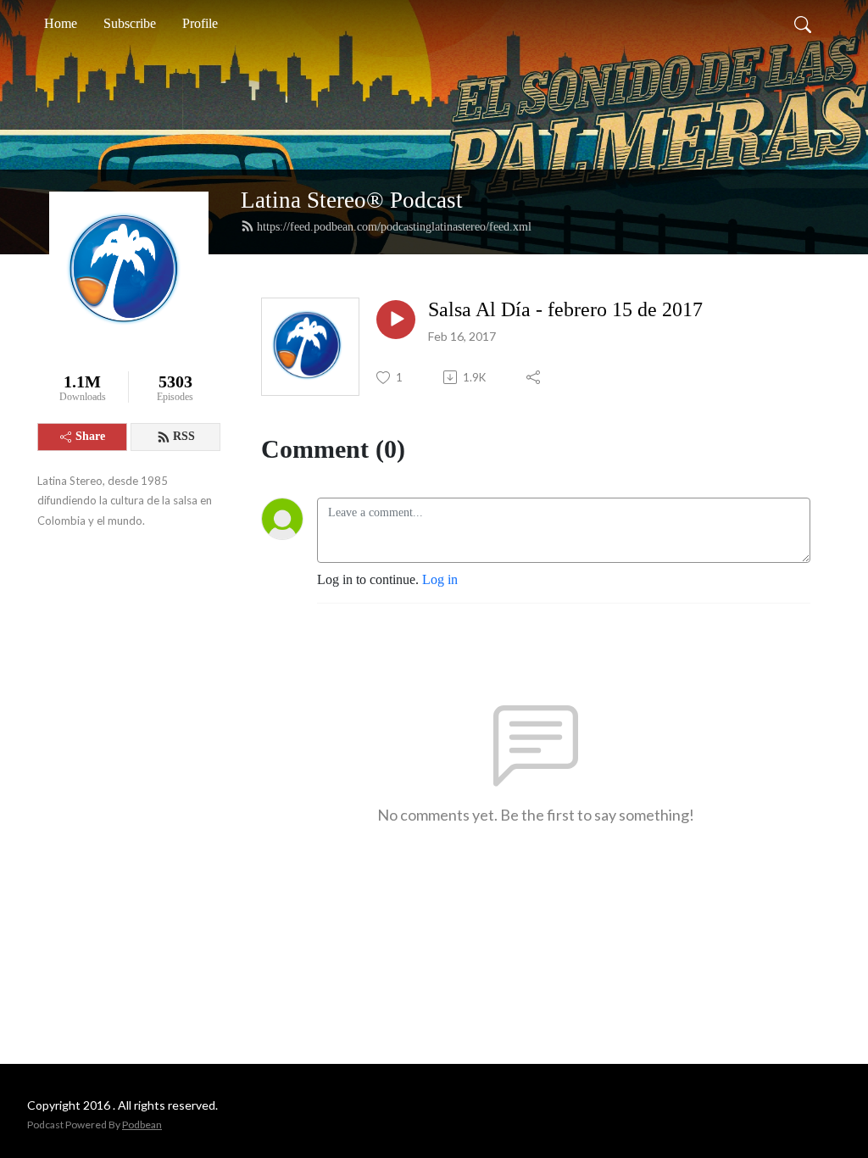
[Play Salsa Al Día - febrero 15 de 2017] (395, 319)
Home (60, 23)
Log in (440, 579)
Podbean (142, 1124)
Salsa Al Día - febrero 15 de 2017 (565, 309)
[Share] (534, 377)
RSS (184, 436)
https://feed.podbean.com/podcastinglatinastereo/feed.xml (394, 226)
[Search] (802, 24)
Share (90, 436)
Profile (200, 23)
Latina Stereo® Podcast (352, 200)
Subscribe (129, 23)
